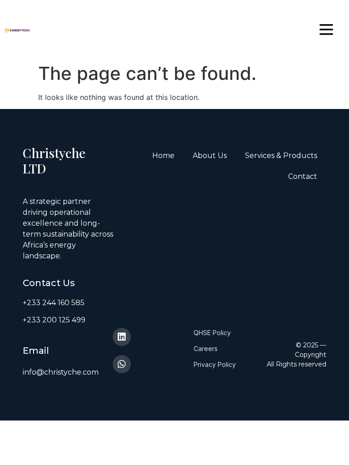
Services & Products (281, 155)
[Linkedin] (122, 337)
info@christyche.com (61, 372)
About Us (210, 155)
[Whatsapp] (122, 364)
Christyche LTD (54, 160)
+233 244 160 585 (54, 302)
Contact (302, 176)
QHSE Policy (212, 332)
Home (163, 155)
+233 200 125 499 (54, 320)
